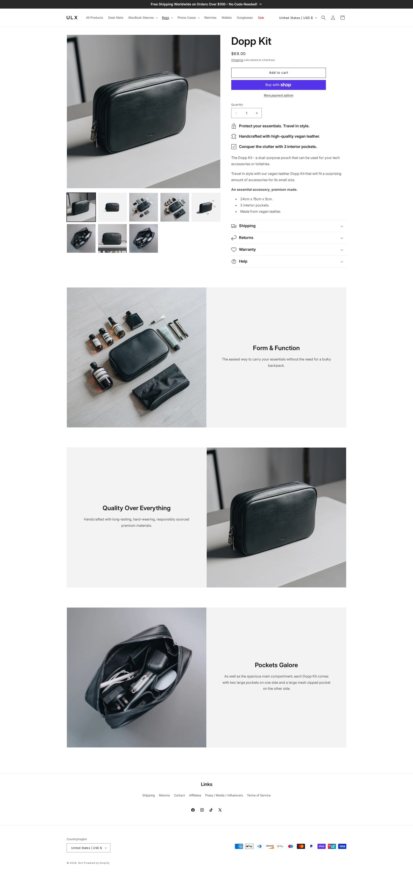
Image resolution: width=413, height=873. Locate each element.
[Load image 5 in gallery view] (205, 207)
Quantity (237, 104)
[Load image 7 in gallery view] (112, 238)
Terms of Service (259, 795)
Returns (164, 795)
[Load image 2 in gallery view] (112, 207)
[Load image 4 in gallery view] (174, 207)
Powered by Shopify (96, 862)
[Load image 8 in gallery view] (143, 238)
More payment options (278, 95)
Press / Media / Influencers (224, 795)
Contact (179, 795)
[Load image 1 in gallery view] (81, 207)
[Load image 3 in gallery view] (143, 207)
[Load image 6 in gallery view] (81, 238)
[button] (142, 17)
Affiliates (195, 795)
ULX (80, 862)
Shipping (237, 60)
